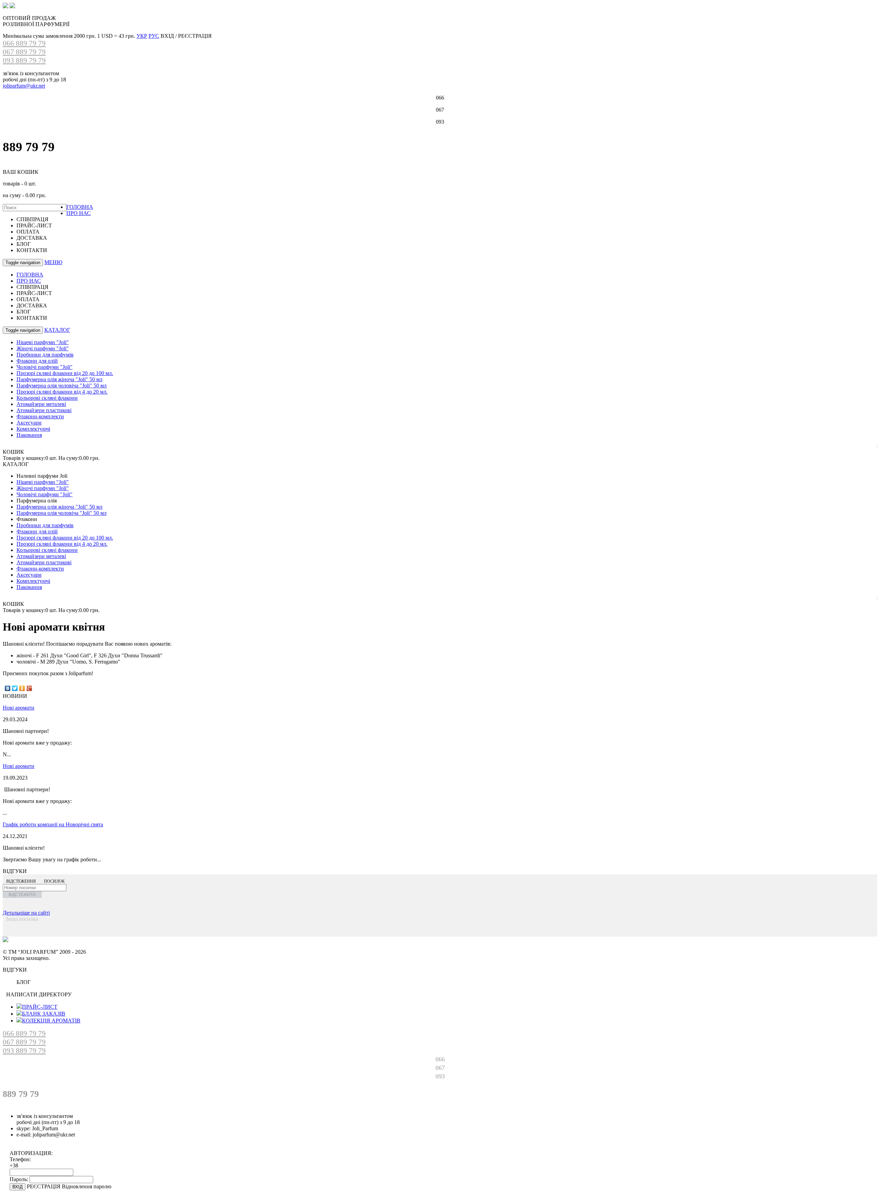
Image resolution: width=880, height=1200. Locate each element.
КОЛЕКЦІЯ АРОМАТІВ (51, 1020)
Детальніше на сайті (26, 913)
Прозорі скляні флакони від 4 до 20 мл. (62, 392)
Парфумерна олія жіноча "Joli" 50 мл (59, 379)
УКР (141, 36)
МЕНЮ (53, 262)
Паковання (29, 435)
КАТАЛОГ (57, 330)
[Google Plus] (29, 688)
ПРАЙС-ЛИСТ (39, 1007)
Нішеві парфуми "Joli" (42, 342)
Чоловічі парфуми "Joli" (44, 367)
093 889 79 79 (24, 60)
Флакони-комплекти (40, 416)
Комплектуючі (33, 429)
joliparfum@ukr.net (24, 86)
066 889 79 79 (24, 43)
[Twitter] (15, 688)
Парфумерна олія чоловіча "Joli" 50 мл (61, 385)
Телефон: (20, 1159)
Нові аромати (18, 708)
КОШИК (13, 452)
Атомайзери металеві (41, 404)
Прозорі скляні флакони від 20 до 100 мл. (64, 373)
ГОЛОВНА (79, 207)
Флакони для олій (37, 361)
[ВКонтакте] (7, 688)
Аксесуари (29, 423)
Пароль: (19, 1179)
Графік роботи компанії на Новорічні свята (53, 824)
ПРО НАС (78, 213)
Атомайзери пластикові (44, 410)
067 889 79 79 (24, 52)
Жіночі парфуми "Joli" (42, 348)
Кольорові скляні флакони (47, 398)
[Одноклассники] (22, 688)
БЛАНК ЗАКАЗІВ (43, 1014)
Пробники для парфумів (45, 355)
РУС (153, 36)
